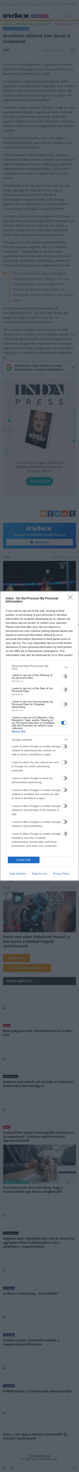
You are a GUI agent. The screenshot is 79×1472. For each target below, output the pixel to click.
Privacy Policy (61, 873)
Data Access (39, 873)
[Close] (71, 598)
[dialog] (39, 736)
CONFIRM (24, 860)
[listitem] (39, 667)
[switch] (64, 676)
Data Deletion (18, 873)
